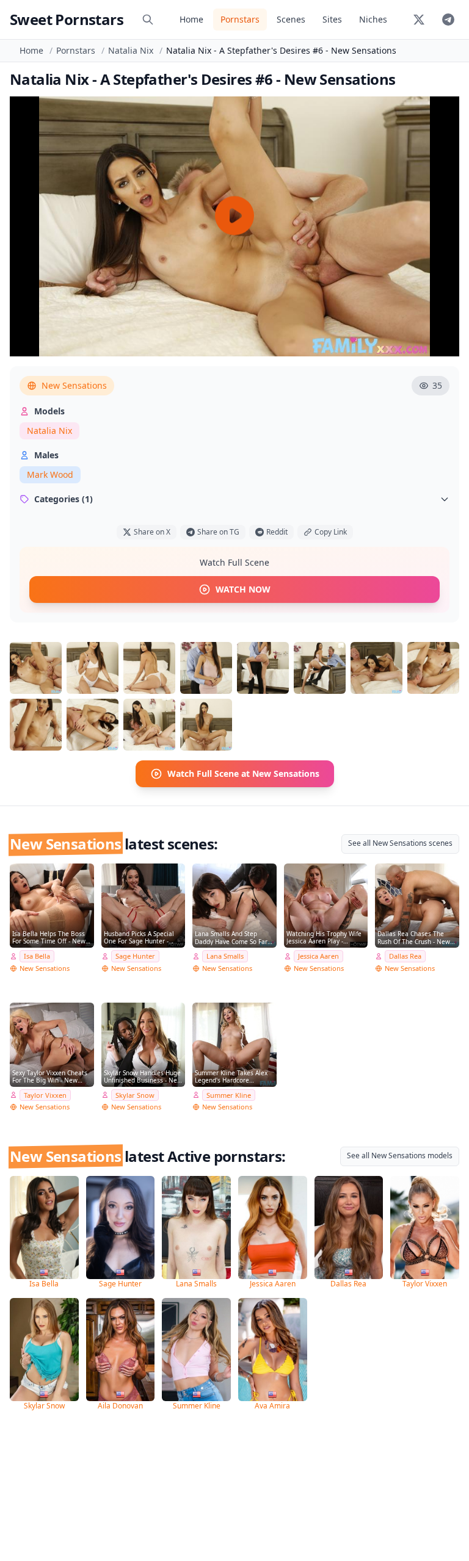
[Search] (148, 20)
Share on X (152, 532)
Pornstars (240, 19)
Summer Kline (228, 1095)
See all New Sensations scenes (400, 843)
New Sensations (74, 385)
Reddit (277, 532)
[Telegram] (448, 20)
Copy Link (330, 532)
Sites (332, 19)
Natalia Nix (130, 50)
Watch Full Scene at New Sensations (243, 773)
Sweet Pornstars (66, 19)
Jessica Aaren (318, 956)
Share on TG (218, 532)
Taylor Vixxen (45, 1095)
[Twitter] (419, 20)
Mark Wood (50, 474)
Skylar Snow (135, 1095)
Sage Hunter (135, 956)
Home (191, 19)
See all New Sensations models (400, 1155)
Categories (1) (63, 499)
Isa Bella (37, 956)
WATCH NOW (243, 589)
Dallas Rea (405, 956)
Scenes (291, 19)
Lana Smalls (225, 956)
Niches (373, 19)
